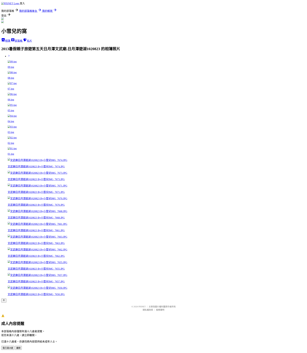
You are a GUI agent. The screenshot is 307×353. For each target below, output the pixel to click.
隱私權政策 (148, 310)
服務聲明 (160, 310)
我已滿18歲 (8, 348)
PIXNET (142, 306)
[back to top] (3, 301)
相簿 (8, 40)
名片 (29, 40)
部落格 (19, 40)
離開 (18, 348)
